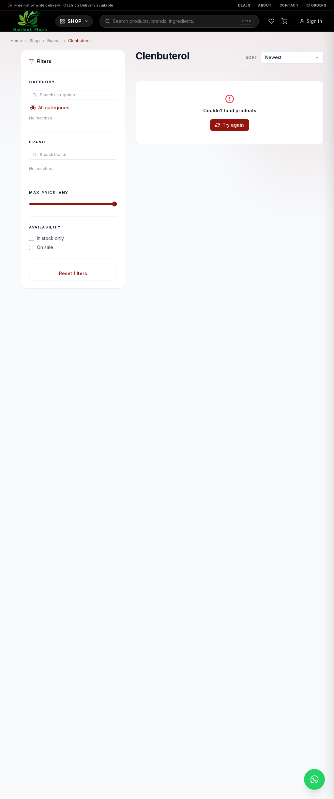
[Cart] (284, 21)
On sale (45, 247)
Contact (289, 5)
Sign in (314, 21)
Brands (54, 40)
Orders (318, 5)
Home (16, 40)
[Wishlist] (271, 21)
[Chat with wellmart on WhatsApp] (314, 779)
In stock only (50, 238)
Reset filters (73, 273)
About (265, 5)
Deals (244, 5)
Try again (233, 125)
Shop (75, 21)
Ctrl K (246, 21)
